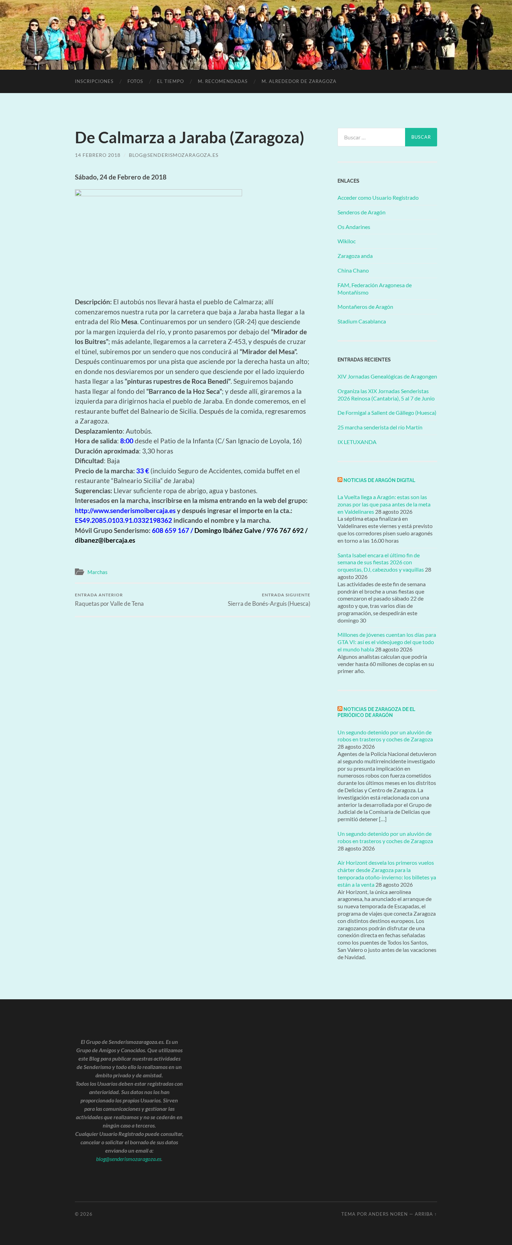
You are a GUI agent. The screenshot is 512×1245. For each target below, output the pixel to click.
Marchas (97, 572)
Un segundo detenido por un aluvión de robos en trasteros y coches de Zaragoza (385, 736)
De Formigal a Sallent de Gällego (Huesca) (387, 412)
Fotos (135, 81)
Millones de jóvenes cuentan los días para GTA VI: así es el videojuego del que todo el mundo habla (387, 641)
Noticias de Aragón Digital (379, 480)
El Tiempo (170, 81)
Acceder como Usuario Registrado (378, 197)
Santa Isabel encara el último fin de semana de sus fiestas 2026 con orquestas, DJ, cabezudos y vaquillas (381, 562)
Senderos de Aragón (362, 212)
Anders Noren (388, 1214)
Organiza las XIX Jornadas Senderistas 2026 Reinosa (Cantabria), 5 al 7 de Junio (386, 395)
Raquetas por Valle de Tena (109, 599)
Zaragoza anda (355, 255)
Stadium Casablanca (362, 321)
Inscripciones (94, 81)
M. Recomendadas (223, 81)
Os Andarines (354, 226)
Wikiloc (347, 241)
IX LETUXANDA (357, 441)
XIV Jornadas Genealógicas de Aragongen (387, 376)
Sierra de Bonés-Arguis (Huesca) (269, 599)
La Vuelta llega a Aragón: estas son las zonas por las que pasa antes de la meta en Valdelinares (384, 504)
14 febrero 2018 (98, 155)
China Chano (353, 270)
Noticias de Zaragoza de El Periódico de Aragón (376, 712)
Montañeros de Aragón (365, 306)
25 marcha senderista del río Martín (380, 427)
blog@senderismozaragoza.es (173, 155)
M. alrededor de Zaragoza (299, 81)
